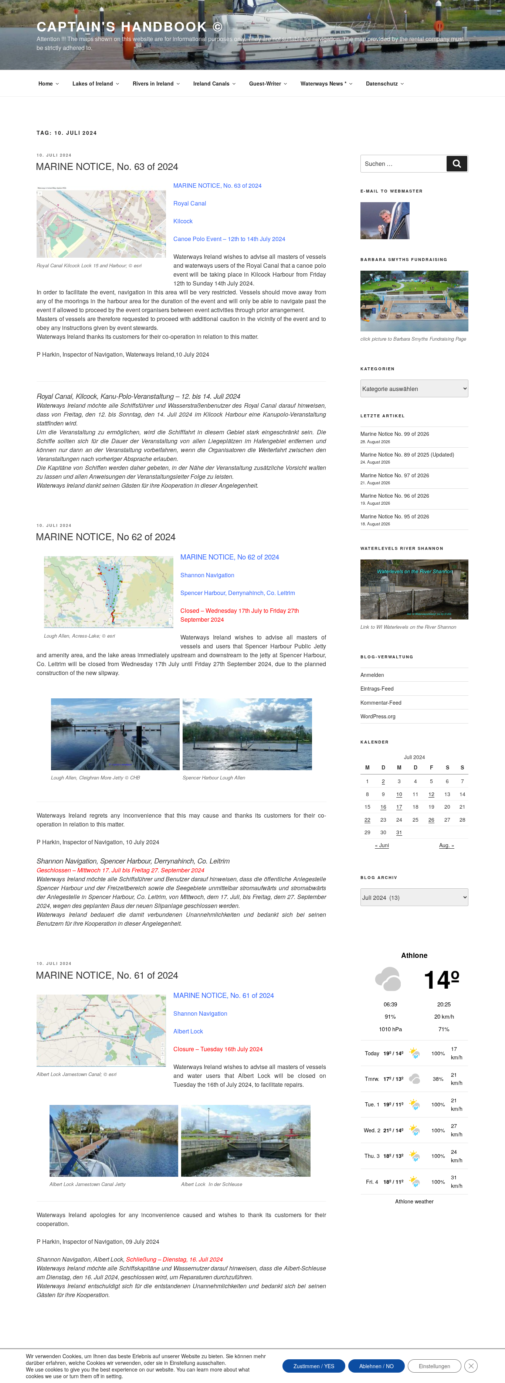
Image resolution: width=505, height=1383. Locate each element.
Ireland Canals (211, 83)
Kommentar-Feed (380, 702)
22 (367, 819)
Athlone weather (414, 1201)
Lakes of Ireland (92, 83)
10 (399, 794)
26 (431, 819)
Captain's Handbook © (130, 26)
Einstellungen (434, 1366)
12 (431, 794)
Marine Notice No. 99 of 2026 (394, 433)
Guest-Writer (265, 83)
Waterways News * (323, 83)
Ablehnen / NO (376, 1366)
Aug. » (446, 845)
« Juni (382, 845)
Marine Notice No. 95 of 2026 (394, 516)
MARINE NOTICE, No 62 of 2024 (106, 536)
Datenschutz (382, 83)
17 (399, 806)
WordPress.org (378, 716)
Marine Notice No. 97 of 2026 (394, 475)
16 (383, 806)
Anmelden (372, 674)
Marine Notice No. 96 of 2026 (394, 495)
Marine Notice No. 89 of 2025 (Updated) (407, 454)
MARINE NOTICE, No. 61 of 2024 (107, 974)
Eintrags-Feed (377, 688)
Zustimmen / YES (314, 1366)
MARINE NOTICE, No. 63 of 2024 (107, 166)
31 (399, 832)
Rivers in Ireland (153, 83)
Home (45, 83)
